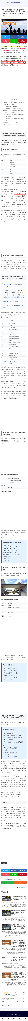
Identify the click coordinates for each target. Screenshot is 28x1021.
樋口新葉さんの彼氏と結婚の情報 (13, 108)
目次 (12, 99)
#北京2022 (19, 297)
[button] (25, 477)
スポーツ (4, 863)
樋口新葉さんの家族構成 (11, 106)
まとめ (5, 127)
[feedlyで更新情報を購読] (7, 882)
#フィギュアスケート (9, 284)
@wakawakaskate (11, 297)
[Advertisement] (14, 82)
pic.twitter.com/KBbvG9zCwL (11, 301)
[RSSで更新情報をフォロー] (20, 882)
